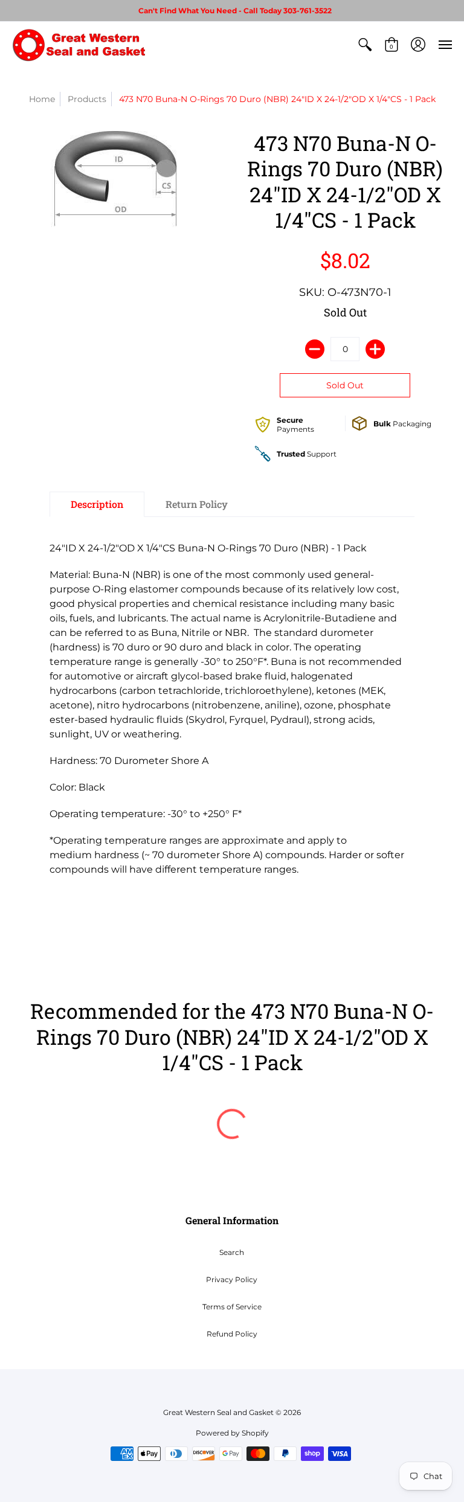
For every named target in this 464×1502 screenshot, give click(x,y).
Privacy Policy (231, 1279)
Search (231, 1252)
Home (42, 99)
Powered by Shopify (232, 1432)
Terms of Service (232, 1306)
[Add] (375, 349)
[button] (365, 45)
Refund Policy (232, 1333)
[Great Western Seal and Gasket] (78, 45)
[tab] (97, 504)
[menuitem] (365, 45)
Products (87, 99)
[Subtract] (314, 349)
